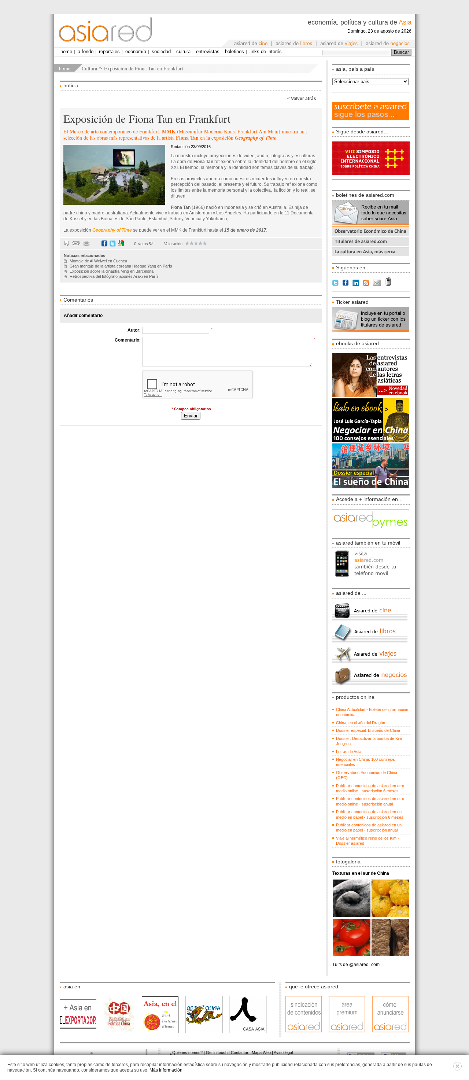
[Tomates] (352, 954)
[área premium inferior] (350, 1030)
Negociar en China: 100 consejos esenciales (365, 762)
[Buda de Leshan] (352, 915)
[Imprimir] (86, 243)
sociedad (161, 51)
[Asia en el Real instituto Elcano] (163, 1031)
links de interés (266, 51)
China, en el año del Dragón (360, 722)
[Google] (121, 243)
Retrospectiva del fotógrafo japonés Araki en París (114, 276)
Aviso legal (283, 1052)
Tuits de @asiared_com (356, 964)
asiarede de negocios (388, 43)
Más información (165, 1070)
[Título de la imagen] (370, 395)
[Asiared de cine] (369, 619)
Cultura (89, 68)
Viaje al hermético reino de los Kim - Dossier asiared (367, 840)
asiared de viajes (339, 43)
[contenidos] (307, 1030)
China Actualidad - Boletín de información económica (372, 712)
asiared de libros (294, 43)
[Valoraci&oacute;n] (187, 243)
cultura (183, 51)
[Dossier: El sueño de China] (370, 486)
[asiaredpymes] (370, 529)
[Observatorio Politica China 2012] (122, 1031)
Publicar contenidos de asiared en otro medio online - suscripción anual (370, 801)
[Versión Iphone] (370, 580)
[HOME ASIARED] (107, 30)
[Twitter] (112, 243)
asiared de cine (251, 43)
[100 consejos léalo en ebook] (370, 440)
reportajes (109, 51)
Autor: (134, 330)
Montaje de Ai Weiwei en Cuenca (98, 261)
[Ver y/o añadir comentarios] (66, 243)
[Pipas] (390, 915)
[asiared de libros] (369, 641)
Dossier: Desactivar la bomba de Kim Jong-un (369, 741)
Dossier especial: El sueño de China (368, 730)
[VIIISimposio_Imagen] (387, 173)
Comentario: (128, 340)
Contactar (239, 1052)
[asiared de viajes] (369, 662)
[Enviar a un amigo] (76, 243)
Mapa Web (261, 1052)
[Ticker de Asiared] (370, 330)
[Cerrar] (457, 1069)
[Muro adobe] (390, 954)
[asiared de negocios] (369, 684)
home (64, 68)
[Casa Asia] (247, 1031)
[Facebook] (104, 243)
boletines (234, 51)
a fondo (85, 51)
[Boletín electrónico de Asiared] (370, 223)
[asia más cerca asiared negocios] (370, 254)
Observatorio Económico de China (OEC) (366, 775)
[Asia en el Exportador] (81, 1031)
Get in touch (217, 1052)
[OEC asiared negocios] (370, 234)
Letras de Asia (348, 751)
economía (135, 51)
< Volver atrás (301, 98)
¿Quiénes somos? (186, 1052)
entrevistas (207, 51)
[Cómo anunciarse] (390, 1030)
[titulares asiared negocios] (370, 244)
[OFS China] (207, 1031)
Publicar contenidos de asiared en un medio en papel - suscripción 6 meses (369, 814)
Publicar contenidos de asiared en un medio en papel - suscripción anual (369, 827)
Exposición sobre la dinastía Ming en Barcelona (112, 271)
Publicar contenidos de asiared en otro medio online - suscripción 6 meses (370, 788)
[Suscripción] (370, 118)
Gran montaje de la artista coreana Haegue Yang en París (121, 266)
